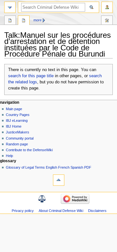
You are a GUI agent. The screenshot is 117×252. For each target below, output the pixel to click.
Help (9, 156)
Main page (14, 109)
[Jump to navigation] (10, 7)
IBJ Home (13, 126)
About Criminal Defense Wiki (61, 211)
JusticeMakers (17, 132)
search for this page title (31, 76)
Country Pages (18, 115)
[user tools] (107, 7)
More (37, 20)
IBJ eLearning (17, 120)
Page (10, 21)
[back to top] (58, 180)
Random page (17, 144)
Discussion (23, 21)
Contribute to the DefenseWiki (29, 150)
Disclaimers (97, 211)
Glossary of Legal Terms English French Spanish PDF (48, 167)
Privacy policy (23, 211)
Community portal (19, 138)
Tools (106, 21)
